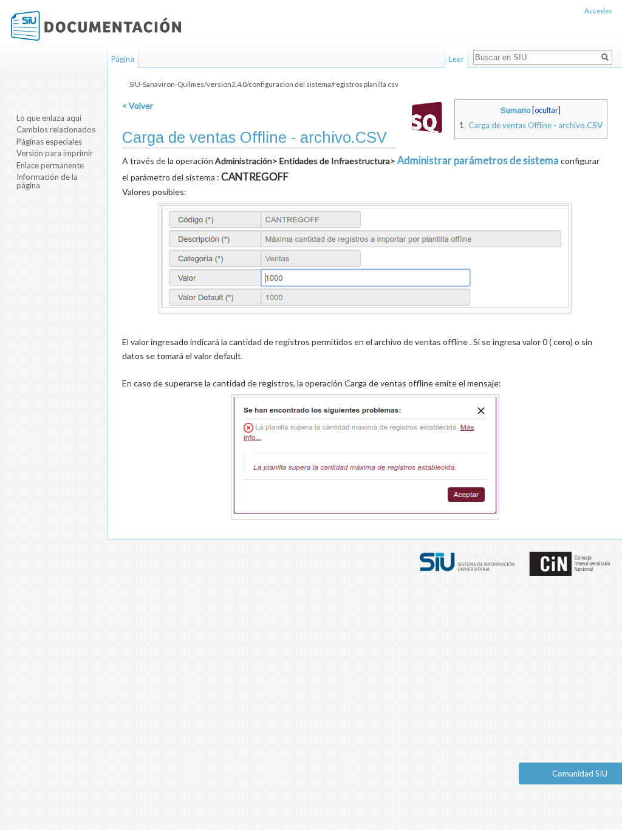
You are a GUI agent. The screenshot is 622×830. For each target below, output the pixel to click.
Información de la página (47, 181)
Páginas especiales (49, 141)
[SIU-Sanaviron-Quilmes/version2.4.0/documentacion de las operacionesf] (427, 116)
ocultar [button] (546, 110)
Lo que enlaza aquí (48, 118)
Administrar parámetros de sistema (478, 160)
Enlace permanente (50, 165)
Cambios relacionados (55, 129)
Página (122, 59)
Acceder (598, 10)
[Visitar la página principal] (96, 26)
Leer (456, 59)
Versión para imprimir (54, 153)
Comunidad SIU (579, 773)
